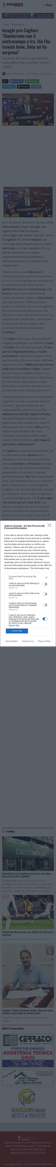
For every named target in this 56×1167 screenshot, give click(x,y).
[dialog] (28, 584)
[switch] (45, 584)
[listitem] (28, 577)
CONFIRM (17, 631)
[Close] (50, 526)
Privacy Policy (44, 641)
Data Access (28, 641)
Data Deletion (12, 641)
